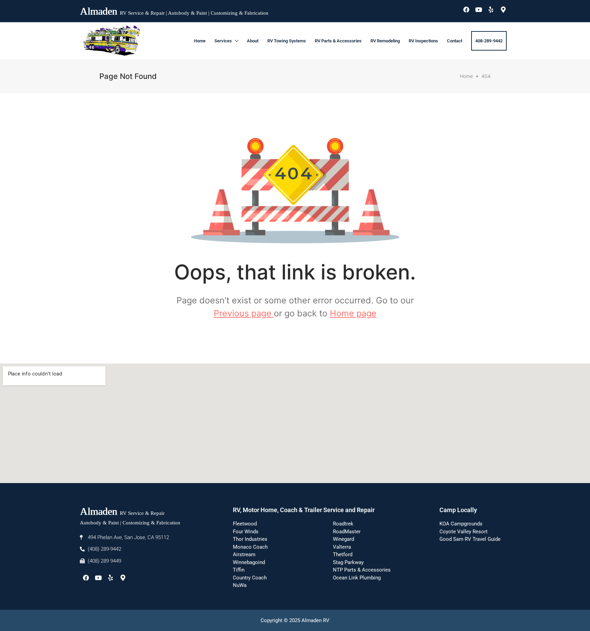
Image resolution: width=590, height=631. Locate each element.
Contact (454, 40)
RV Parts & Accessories (338, 40)
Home (200, 40)
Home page (353, 313)
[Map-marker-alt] (503, 9)
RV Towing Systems (286, 40)
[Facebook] (466, 9)
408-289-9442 (489, 40)
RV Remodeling (385, 40)
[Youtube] (479, 9)
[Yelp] (491, 9)
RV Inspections (423, 40)
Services (223, 40)
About (252, 40)
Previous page (244, 313)
